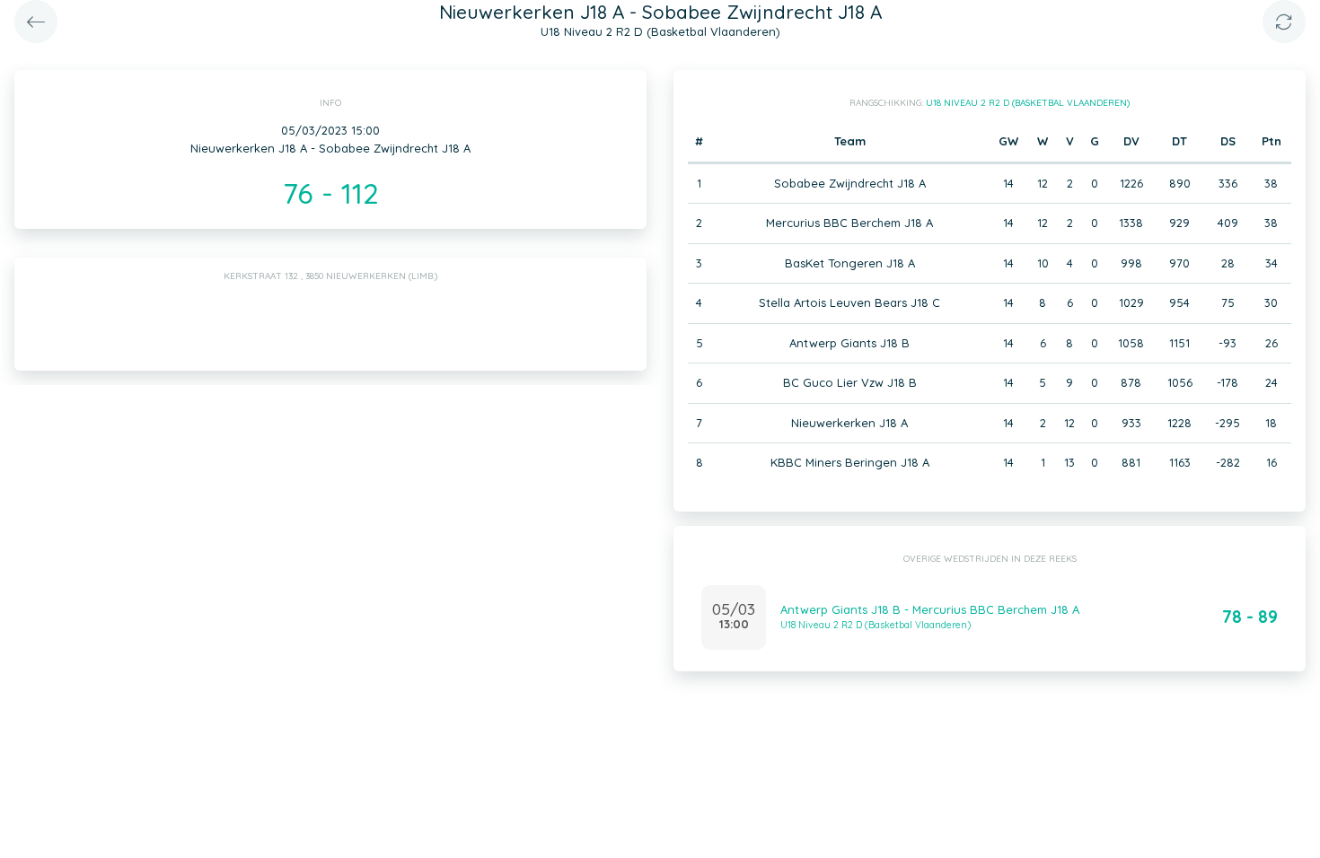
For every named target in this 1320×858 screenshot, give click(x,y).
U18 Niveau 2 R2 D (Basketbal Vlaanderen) (1028, 103)
